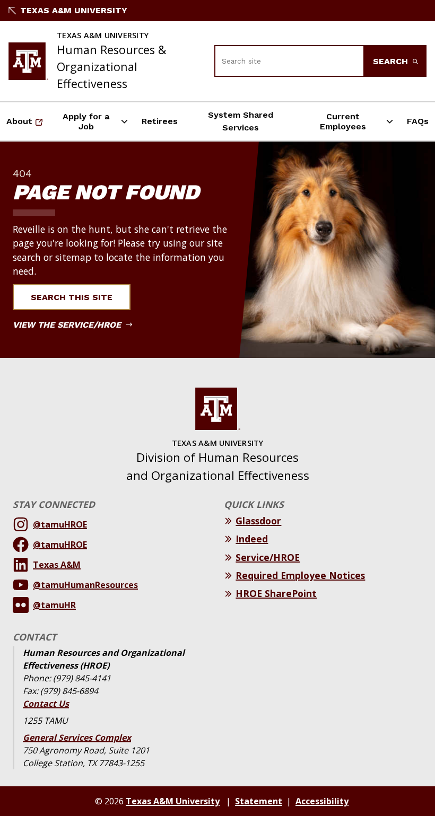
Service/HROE (268, 557)
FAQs (418, 121)
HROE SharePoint (276, 593)
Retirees (160, 121)
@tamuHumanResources (85, 585)
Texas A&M (57, 565)
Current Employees (343, 121)
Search (392, 61)
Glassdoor (258, 520)
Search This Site (71, 297)
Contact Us (46, 703)
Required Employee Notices (300, 575)
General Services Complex (77, 737)
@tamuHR (54, 605)
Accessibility (322, 801)
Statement (258, 801)
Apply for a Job (86, 121)
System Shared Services (240, 121)
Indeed (252, 538)
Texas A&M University (73, 10)
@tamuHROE (60, 524)
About (27, 124)
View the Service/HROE (68, 325)
